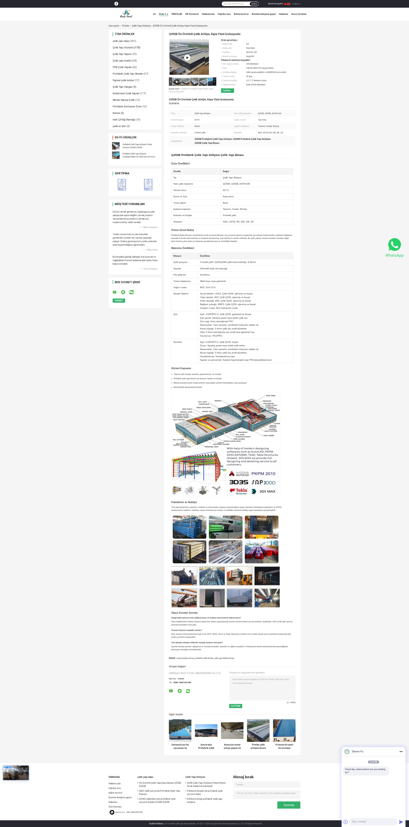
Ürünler (125, 25)
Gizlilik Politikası (156, 824)
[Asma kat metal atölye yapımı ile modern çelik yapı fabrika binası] (232, 730)
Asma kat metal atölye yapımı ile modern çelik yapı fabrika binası (232, 746)
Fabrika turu (224, 14)
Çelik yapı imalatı (122, 60)
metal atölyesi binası (185, 658)
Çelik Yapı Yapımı (122, 54)
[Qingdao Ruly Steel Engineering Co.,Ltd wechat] (134, 292)
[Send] (401, 821)
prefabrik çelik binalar (204, 658)
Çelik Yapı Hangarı (123, 86)
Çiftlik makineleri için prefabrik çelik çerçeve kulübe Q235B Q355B (157, 800)
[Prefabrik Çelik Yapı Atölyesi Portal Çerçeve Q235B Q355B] (116, 146)
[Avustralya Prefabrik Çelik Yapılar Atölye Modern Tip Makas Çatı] (206, 730)
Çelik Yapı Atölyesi (141, 25)
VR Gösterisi (192, 14)
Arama (254, 4)
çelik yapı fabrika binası (224, 658)
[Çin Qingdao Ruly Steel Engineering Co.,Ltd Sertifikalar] (122, 184)
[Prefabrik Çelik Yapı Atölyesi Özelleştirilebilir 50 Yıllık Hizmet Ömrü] (116, 155)
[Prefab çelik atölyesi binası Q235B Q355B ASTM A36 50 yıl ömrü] (258, 730)
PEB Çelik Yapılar (122, 67)
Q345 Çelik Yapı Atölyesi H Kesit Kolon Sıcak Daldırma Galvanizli (206, 784)
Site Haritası (115, 806)
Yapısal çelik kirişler (123, 80)
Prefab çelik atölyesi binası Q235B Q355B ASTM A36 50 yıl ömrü (258, 746)
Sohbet (227, 90)
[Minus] (401, 751)
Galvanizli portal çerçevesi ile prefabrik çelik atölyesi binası (180, 746)
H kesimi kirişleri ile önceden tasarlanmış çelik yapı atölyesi (284, 746)
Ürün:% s (163, 14)
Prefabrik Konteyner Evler (127, 106)
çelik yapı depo (121, 41)
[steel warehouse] (187, 57)
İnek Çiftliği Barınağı (124, 119)
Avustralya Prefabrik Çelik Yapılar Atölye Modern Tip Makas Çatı (206, 746)
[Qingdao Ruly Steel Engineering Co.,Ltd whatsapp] (125, 292)
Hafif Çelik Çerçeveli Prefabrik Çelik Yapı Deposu (159, 792)
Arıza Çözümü (298, 14)
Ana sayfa (114, 25)
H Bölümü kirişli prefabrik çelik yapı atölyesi (204, 800)
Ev (154, 14)
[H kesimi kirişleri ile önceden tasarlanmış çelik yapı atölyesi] (284, 730)
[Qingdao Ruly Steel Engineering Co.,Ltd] (126, 14)
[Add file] (345, 821)
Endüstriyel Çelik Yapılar (126, 93)
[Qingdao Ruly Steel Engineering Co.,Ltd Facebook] (116, 4)
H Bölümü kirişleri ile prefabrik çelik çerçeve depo (205, 792)
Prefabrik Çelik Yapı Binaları (128, 73)
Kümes (116, 113)
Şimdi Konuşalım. (275, 4)
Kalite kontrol (241, 14)
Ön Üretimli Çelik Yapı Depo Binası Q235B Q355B (160, 784)
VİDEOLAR (176, 14)
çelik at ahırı (119, 126)
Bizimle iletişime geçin (264, 14)
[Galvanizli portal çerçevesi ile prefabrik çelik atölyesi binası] (180, 730)
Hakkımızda (208, 14)
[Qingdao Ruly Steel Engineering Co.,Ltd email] (117, 292)
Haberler (283, 14)
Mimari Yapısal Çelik (124, 99)
